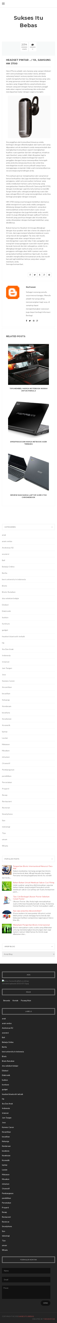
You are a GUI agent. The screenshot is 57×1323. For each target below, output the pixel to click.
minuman (6, 757)
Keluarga (6, 700)
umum (4, 839)
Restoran (6, 807)
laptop (5, 731)
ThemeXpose (49, 1319)
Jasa (4, 674)
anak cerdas (7, 541)
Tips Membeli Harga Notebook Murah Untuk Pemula (28, 390)
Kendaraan (6, 706)
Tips (4, 833)
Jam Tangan (7, 668)
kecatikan (6, 693)
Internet (5, 662)
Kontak (15, 1000)
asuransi (5, 554)
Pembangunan (8, 770)
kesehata (6, 712)
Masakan (6, 750)
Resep (4, 795)
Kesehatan (7, 719)
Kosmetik (6, 725)
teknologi (6, 827)
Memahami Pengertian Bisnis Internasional (31, 925)
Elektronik (6, 611)
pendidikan (6, 776)
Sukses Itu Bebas (28, 22)
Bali (3, 560)
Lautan (5, 738)
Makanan (6, 744)
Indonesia (6, 655)
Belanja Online (8, 566)
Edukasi (5, 605)
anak (4, 535)
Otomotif (6, 763)
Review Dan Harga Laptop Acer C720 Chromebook (28, 496)
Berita (4, 573)
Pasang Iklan (26, 1000)
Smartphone (7, 814)
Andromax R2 (8, 548)
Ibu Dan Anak (8, 649)
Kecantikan (7, 687)
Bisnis (4, 586)
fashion (5, 617)
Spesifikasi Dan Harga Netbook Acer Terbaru (28, 443)
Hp (3, 643)
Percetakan (7, 782)
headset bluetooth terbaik (13, 636)
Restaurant (7, 801)
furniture (6, 624)
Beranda (6, 1000)
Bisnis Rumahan (9, 592)
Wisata (5, 846)
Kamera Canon (8, 681)
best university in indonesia (14, 579)
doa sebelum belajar (10, 598)
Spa (3, 820)
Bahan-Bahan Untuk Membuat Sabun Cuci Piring (33, 882)
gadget (5, 630)
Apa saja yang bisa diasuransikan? (27, 911)
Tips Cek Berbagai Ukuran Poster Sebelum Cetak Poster (31, 897)
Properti (5, 789)
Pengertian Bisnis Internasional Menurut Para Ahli (32, 867)
